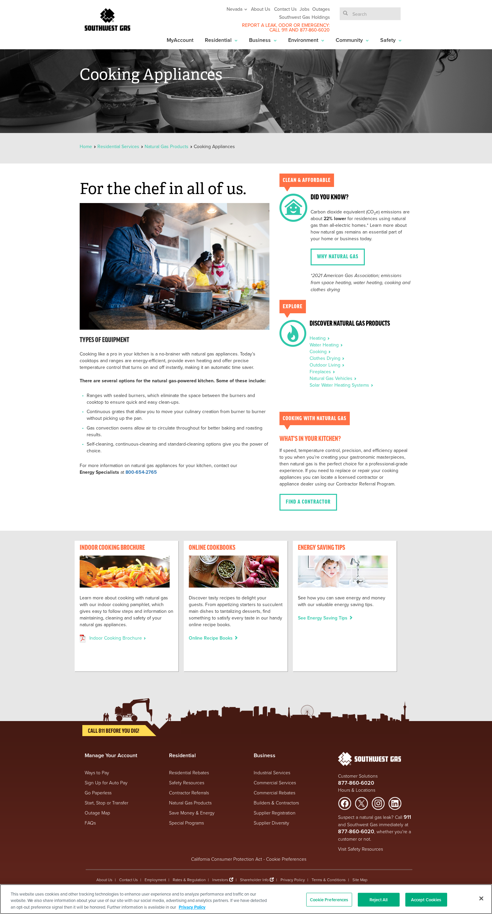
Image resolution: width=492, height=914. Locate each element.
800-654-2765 (141, 472)
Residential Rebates (189, 772)
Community (350, 40)
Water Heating (325, 344)
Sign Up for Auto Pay (106, 782)
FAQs (90, 823)
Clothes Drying (326, 358)
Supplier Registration (275, 812)
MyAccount (180, 40)
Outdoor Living (326, 365)
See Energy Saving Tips (323, 617)
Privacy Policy (292, 880)
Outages (321, 9)
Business (260, 40)
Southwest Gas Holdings (304, 17)
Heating (318, 338)
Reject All (379, 899)
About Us (260, 9)
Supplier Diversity (271, 823)
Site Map (359, 880)
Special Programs (186, 823)
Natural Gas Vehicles (332, 378)
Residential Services (118, 146)
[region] (246, 899)
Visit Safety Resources (360, 849)
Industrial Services (272, 772)
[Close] (481, 898)
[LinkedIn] (395, 803)
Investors (220, 880)
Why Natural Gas (337, 257)
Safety (388, 40)
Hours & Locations (356, 790)
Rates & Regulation (189, 880)
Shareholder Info (254, 880)
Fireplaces (321, 371)
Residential (219, 40)
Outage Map (97, 812)
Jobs (305, 9)
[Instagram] (378, 803)
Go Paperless (98, 792)
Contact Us (285, 9)
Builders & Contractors (276, 802)
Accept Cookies (426, 899)
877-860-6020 (315, 29)
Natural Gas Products (166, 146)
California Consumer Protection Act (226, 859)
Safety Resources (186, 782)
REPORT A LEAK (259, 25)
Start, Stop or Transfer (106, 802)
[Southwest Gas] (107, 19)
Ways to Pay (97, 772)
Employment (155, 880)
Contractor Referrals (189, 792)
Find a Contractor (308, 502)
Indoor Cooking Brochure (116, 638)
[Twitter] (361, 803)
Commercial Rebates (274, 792)
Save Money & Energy (192, 812)
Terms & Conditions (329, 880)
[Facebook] (344, 803)
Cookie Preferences (286, 859)
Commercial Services (275, 782)
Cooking (319, 351)
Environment (304, 40)
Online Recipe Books (211, 638)
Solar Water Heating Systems (340, 385)
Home (86, 146)
